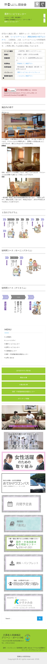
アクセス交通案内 (39, 648)
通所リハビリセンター (12, 344)
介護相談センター (11, 351)
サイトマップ (26, 650)
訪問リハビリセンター (12, 347)
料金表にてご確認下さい (25, 63)
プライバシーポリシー (38, 650)
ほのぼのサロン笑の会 (23, 370)
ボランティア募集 (23, 398)
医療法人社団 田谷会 (23, 656)
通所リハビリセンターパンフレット (28, 72)
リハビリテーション (18, 37)
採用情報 (20, 648)
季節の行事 (23, 377)
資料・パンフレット (9, 648)
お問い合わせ (9, 358)
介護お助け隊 (23, 384)
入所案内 (8, 337)
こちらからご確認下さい (25, 76)
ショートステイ (10, 340)
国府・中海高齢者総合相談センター (16, 354)
